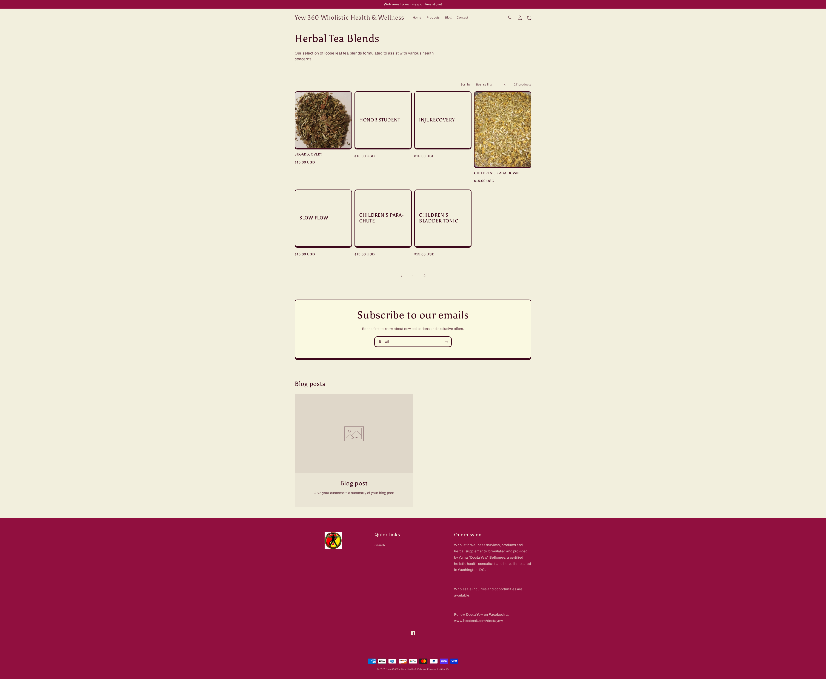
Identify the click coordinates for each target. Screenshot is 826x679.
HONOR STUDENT (379, 120)
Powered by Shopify (438, 669)
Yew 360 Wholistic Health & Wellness (406, 669)
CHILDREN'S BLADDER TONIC (438, 218)
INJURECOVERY (437, 120)
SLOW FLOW (313, 218)
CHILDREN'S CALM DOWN (496, 173)
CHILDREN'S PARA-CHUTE (381, 218)
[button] (510, 17)
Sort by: (466, 84)
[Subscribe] (446, 341)
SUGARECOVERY (308, 154)
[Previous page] (401, 276)
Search (379, 545)
